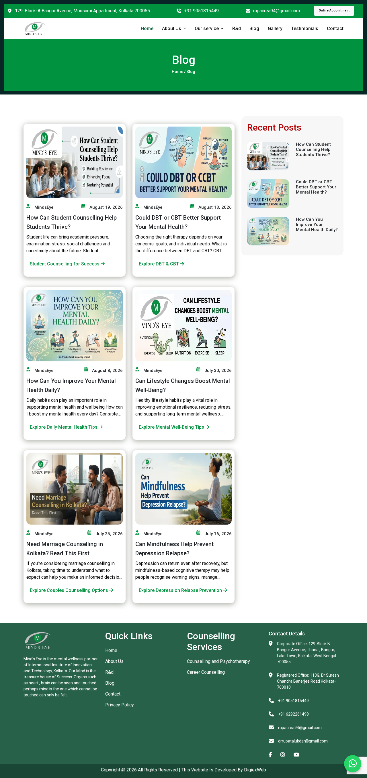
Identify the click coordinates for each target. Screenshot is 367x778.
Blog (254, 28)
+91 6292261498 (293, 714)
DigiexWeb (254, 770)
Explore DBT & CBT (159, 264)
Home (147, 28)
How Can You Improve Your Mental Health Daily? (317, 224)
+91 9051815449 (201, 10)
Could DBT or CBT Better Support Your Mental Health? (316, 187)
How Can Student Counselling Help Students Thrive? (313, 149)
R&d (236, 28)
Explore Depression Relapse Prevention (181, 590)
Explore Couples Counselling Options (69, 590)
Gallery (275, 28)
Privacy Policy (119, 705)
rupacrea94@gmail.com (276, 10)
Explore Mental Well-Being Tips (172, 427)
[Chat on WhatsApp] (352, 763)
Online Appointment (334, 10)
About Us (171, 28)
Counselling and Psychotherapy (218, 661)
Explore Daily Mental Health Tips (64, 427)
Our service (207, 28)
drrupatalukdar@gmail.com (303, 741)
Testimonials (304, 28)
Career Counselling (206, 672)
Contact (335, 28)
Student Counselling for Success (65, 264)
